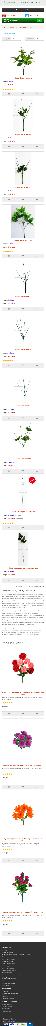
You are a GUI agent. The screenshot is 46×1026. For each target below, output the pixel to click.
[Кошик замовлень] (39, 2)
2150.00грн (12, 85)
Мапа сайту (5, 985)
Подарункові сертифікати (10, 994)
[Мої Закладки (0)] (36, 2)
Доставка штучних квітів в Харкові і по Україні (16, 955)
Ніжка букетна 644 (23, 406)
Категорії (14, 20)
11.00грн (11, 462)
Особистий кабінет (8, 1004)
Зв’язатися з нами (8, 981)
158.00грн (11, 247)
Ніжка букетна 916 (23, 459)
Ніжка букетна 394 (23, 134)
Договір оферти (7, 973)
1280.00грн (12, 194)
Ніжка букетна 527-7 (23, 240)
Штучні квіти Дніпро (8, 964)
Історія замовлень (8, 1006)
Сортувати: (6, 39)
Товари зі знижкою (8, 998)
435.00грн (11, 356)
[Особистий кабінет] (32, 2)
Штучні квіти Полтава (9, 959)
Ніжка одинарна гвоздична (23, 511)
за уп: (5, 85)
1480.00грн (12, 141)
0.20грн (11, 515)
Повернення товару (8, 983)
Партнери (5, 996)
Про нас (4, 950)
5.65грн (11, 409)
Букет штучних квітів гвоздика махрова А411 (23, 765)
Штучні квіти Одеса (8, 961)
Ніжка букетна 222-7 (23, 78)
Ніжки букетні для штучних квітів (21, 27)
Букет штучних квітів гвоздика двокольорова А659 (23, 693)
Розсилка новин (7, 1011)
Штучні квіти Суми (8, 968)
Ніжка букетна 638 (23, 349)
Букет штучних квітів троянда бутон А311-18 (23, 912)
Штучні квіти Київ (7, 952)
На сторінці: (30, 39)
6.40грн (11, 191)
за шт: (5, 82)
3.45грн (11, 300)
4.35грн (11, 353)
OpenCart (14, 1019)
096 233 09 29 (34, 15)
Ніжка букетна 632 (23, 296)
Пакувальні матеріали (9, 970)
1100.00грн (11, 465)
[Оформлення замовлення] (42, 2)
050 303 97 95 (11, 15)
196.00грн (11, 575)
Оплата (4, 957)
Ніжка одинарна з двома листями (23, 568)
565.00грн (11, 412)
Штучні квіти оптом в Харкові (11, 975)
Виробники (5, 991)
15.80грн (11, 244)
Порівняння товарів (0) (10, 34)
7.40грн (11, 138)
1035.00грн (12, 303)
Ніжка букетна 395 (23, 187)
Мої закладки (6, 1009)
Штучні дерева (6, 966)
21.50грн (11, 82)
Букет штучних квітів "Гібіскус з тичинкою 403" (23, 840)
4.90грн (11, 571)
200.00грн (11, 518)
